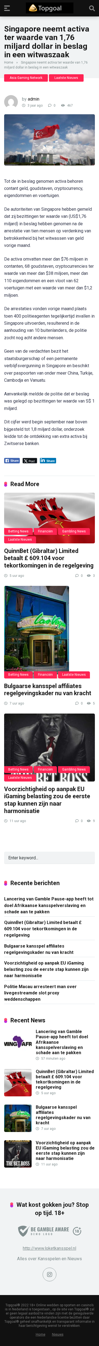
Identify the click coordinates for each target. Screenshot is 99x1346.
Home (8, 62)
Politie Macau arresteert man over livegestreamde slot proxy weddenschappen (40, 993)
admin (33, 99)
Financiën (45, 531)
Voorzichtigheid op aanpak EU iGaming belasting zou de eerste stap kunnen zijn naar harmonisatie (47, 800)
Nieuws (58, 1334)
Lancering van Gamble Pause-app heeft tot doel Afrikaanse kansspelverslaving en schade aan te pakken (49, 905)
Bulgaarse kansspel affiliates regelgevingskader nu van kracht (47, 690)
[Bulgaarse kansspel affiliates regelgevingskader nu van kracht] (49, 632)
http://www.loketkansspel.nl (49, 1248)
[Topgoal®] (49, 7)
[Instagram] (49, 1274)
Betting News (18, 531)
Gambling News (74, 531)
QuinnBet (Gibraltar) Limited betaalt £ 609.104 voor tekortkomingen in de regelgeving (49, 558)
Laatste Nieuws (66, 78)
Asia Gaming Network (26, 78)
